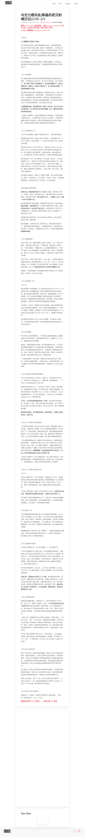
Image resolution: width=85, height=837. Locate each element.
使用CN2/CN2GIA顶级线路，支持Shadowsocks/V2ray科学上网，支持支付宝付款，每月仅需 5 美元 (42, 27)
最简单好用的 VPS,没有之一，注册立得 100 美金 (39, 701)
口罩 (47, 22)
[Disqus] (42, 737)
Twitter (76, 3)
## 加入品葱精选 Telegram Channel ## (35, 30)
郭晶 (24, 22)
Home (54, 3)
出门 (50, 22)
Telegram (67, 3)
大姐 (40, 22)
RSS (60, 3)
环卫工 (44, 22)
